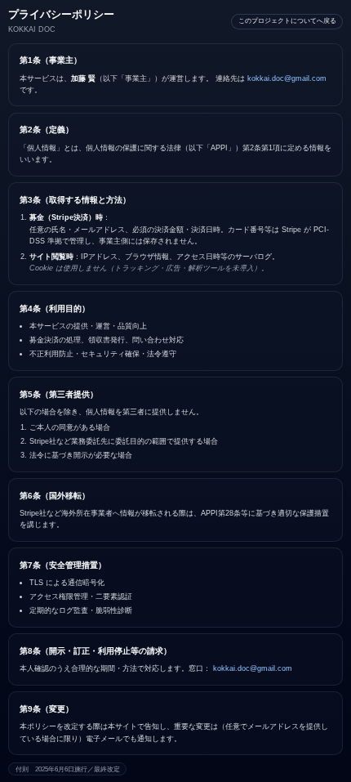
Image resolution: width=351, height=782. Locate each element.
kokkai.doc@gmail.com (287, 78)
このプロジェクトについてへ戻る (287, 21)
